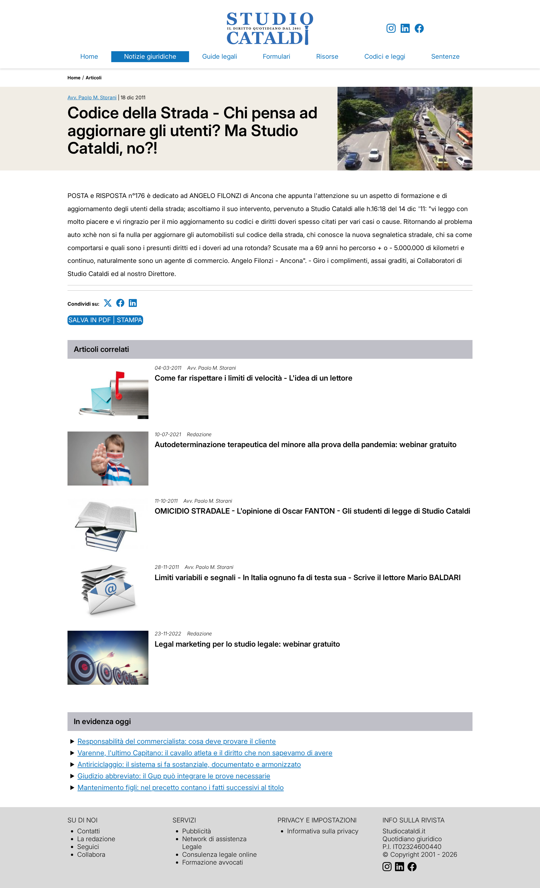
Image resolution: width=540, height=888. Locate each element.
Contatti (88, 831)
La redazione (96, 839)
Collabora (91, 854)
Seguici (88, 847)
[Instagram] (391, 28)
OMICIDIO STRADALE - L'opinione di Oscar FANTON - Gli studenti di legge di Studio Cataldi (312, 511)
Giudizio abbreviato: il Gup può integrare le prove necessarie (174, 776)
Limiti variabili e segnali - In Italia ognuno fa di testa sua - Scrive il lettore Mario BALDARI (308, 577)
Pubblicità (196, 831)
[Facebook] (419, 28)
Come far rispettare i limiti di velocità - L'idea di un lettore (253, 377)
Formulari (276, 56)
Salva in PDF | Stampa (105, 320)
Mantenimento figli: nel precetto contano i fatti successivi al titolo (181, 787)
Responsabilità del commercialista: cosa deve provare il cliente (177, 741)
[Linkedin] (405, 28)
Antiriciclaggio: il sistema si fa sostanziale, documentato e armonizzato (189, 764)
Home (89, 56)
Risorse (327, 56)
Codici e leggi (384, 56)
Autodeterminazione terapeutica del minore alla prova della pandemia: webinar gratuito (306, 444)
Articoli (94, 77)
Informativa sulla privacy (322, 831)
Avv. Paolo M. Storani (92, 97)
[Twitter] (108, 303)
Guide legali (219, 56)
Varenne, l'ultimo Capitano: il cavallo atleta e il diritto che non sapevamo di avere (205, 752)
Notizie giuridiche (150, 56)
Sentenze (445, 56)
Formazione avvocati (212, 862)
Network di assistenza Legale (214, 843)
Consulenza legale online (219, 854)
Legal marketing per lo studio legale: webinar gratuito (247, 644)
